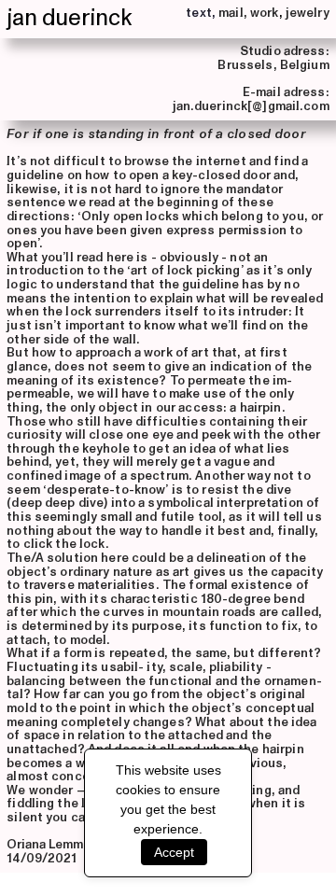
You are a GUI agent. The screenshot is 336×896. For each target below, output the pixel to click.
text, (201, 13)
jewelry (307, 13)
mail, (232, 13)
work (264, 13)
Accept (174, 852)
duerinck (87, 18)
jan (22, 18)
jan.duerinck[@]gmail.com (251, 106)
